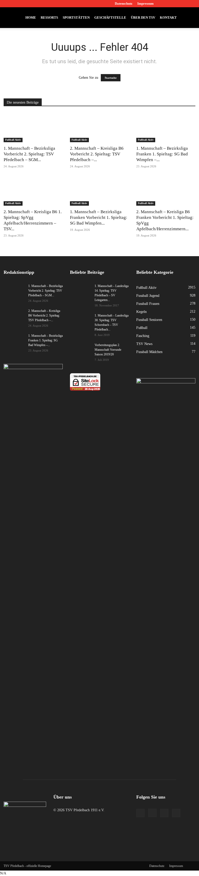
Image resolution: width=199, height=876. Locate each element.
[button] (189, 17)
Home (30, 17)
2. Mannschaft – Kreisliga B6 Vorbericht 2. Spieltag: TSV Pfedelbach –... (97, 154)
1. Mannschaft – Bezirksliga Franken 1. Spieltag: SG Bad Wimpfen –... (162, 154)
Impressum (145, 3)
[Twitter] (183, 3)
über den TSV (143, 17)
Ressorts (49, 17)
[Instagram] (174, 3)
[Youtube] (191, 3)
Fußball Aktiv (13, 139)
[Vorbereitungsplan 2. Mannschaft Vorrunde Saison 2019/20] (80, 350)
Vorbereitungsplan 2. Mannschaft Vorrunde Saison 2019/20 (108, 349)
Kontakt (168, 17)
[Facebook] (166, 3)
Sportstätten (76, 17)
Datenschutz (123, 3)
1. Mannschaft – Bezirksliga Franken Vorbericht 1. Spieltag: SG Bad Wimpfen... (98, 217)
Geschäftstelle (110, 17)
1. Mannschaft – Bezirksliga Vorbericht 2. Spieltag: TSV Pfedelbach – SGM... (29, 154)
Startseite (111, 77)
